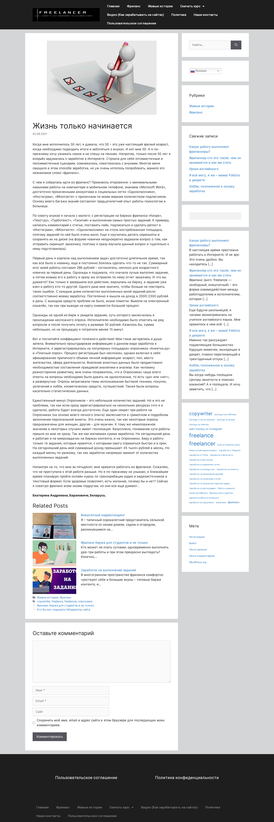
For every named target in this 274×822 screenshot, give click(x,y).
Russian (201, 70)
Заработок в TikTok (198, 455)
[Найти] (236, 45)
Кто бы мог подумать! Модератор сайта (63, 609)
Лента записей (198, 549)
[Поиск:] (210, 45)
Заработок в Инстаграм (201, 460)
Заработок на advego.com (202, 469)
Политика (178, 15)
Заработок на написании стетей (204, 479)
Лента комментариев (202, 555)
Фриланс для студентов (221, 493)
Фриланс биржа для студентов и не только (114, 542)
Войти (192, 543)
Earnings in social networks (202, 420)
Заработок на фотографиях (202, 488)
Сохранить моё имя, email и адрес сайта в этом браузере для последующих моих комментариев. (101, 722)
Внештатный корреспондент (103, 515)
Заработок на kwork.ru (227, 469)
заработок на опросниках (201, 502)
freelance (57, 601)
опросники (85, 601)
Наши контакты (206, 15)
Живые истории (160, 6)
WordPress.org (197, 562)
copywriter (43, 601)
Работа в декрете (226, 488)
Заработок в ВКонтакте (221, 455)
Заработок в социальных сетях (204, 464)
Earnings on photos (226, 420)
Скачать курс (190, 6)
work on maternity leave (228, 445)
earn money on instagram (205, 429)
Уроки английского (203, 169)
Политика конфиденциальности (187, 777)
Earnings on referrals (199, 424)
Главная (113, 6)
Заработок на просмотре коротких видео (209, 483)
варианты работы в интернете (204, 498)
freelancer (70, 601)
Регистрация (196, 536)
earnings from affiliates (225, 414)
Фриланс (134, 6)
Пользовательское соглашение (131, 23)
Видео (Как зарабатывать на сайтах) (135, 15)
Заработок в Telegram (229, 450)
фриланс (234, 502)
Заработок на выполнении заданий (108, 570)
